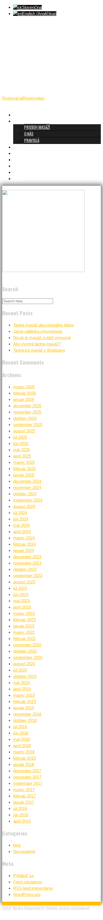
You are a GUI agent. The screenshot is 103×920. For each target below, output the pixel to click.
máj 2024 (21, 525)
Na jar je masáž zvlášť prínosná (42, 337)
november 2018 (27, 714)
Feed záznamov (27, 882)
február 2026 (24, 393)
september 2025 (27, 424)
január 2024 (23, 550)
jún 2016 (20, 814)
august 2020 (24, 663)
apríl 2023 (22, 607)
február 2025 (24, 468)
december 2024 (27, 481)
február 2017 (24, 796)
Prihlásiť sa (23, 875)
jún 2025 (20, 443)
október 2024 (25, 493)
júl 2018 (20, 726)
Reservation (33, 98)
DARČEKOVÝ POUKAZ (29, 166)
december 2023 (27, 556)
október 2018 (25, 720)
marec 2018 (24, 752)
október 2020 (25, 651)
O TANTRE (20, 121)
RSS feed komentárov (33, 888)
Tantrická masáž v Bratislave (39, 350)
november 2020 (27, 645)
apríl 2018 (22, 745)
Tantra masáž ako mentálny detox (43, 325)
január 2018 (23, 764)
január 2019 (23, 707)
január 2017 (23, 802)
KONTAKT (20, 172)
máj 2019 (21, 682)
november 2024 (27, 487)
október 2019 (25, 676)
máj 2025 (21, 449)
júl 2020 (20, 670)
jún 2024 (20, 519)
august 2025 (24, 431)
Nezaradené (24, 851)
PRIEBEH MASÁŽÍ (37, 127)
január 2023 (23, 626)
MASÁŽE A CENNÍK (26, 147)
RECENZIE (20, 159)
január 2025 (23, 475)
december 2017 (27, 770)
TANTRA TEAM (24, 153)
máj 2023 (21, 600)
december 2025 (27, 405)
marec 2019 (24, 695)
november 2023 (27, 563)
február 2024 (24, 544)
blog (17, 845)
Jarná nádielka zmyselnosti (37, 331)
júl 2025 (20, 437)
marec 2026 (24, 386)
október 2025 (25, 418)
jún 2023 (20, 594)
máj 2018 (21, 739)
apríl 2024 (22, 531)
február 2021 (24, 638)
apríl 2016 (22, 821)
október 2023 (25, 569)
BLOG (17, 178)
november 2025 (27, 412)
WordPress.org (26, 894)
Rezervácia (12, 98)
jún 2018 (20, 733)
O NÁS (29, 134)
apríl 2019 (22, 689)
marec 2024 (24, 538)
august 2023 (24, 582)
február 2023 (24, 619)
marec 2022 (24, 632)
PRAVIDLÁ (31, 140)
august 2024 (24, 506)
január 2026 (23, 399)
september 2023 (27, 575)
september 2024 (27, 500)
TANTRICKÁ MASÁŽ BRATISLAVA (37, 114)
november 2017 (27, 777)
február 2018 (24, 758)
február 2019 (24, 701)
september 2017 (27, 783)
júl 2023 (20, 588)
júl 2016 (20, 808)
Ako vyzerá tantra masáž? (37, 344)
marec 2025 (24, 462)
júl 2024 (20, 512)
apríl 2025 (22, 456)
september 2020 (27, 657)
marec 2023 (24, 613)
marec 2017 (24, 789)
